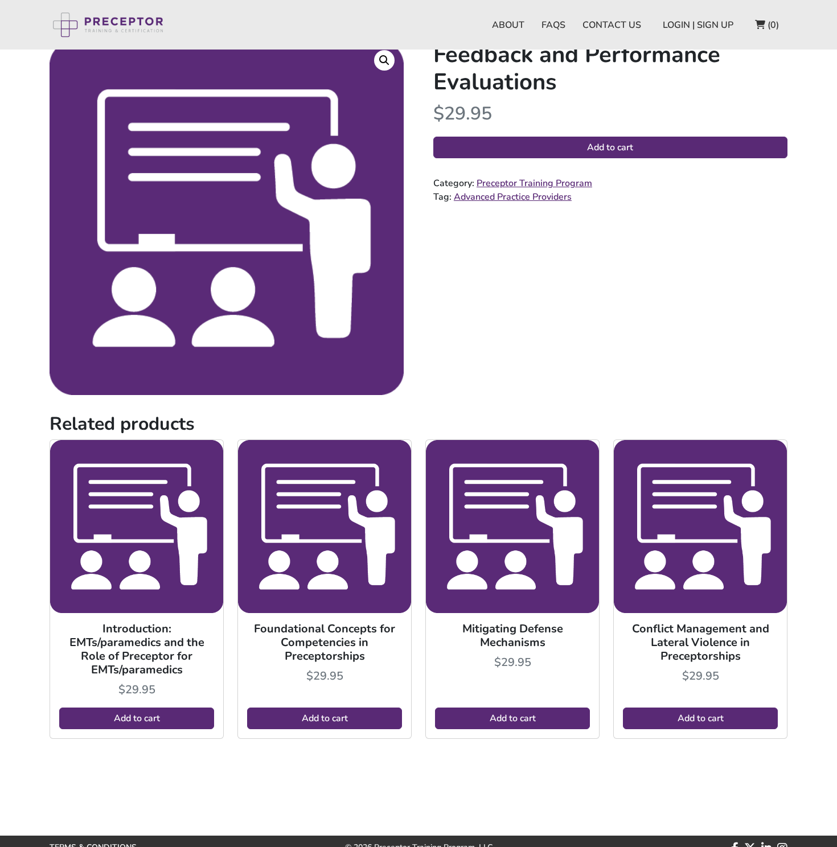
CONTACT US (611, 25)
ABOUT (508, 25)
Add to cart (610, 147)
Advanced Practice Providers (513, 197)
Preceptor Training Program (534, 183)
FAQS (553, 25)
